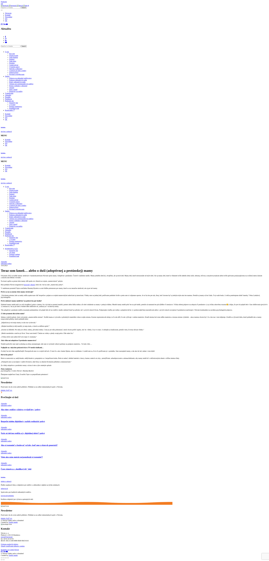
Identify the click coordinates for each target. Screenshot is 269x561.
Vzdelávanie (9, 93)
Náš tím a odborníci (15, 69)
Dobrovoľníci (13, 72)
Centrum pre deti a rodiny (17, 71)
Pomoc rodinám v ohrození (18, 86)
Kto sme (12, 54)
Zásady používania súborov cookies (13, 546)
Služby (7, 76)
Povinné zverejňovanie (16, 74)
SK (6, 21)
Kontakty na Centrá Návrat (10, 550)
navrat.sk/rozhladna (7, 496)
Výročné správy (14, 67)
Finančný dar (13, 103)
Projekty (12, 63)
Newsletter (8, 17)
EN (6, 19)
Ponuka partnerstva (15, 106)
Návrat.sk (8, 13)
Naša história (13, 57)
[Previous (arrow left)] (2, 559)
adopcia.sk (4, 488)
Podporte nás (9, 101)
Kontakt (7, 15)
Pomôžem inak (14, 108)
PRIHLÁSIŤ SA (6, 390)
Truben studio (13, 522)
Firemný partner (14, 254)
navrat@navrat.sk (7, 537)
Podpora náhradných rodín (18, 80)
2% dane (12, 252)
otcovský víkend (29, 285)
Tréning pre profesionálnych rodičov (21, 84)
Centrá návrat (13, 65)
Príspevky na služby (16, 91)
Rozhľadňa (9, 110)
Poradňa (8, 97)
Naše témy (12, 61)
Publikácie (8, 99)
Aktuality (8, 95)
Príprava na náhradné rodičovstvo (20, 78)
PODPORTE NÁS (11, 249)
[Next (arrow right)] (4, 559)
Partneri (11, 59)
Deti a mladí (13, 89)
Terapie (11, 88)
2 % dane (12, 105)
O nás (7, 52)
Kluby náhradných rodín (17, 82)
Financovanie (13, 55)
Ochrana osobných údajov (9, 544)
